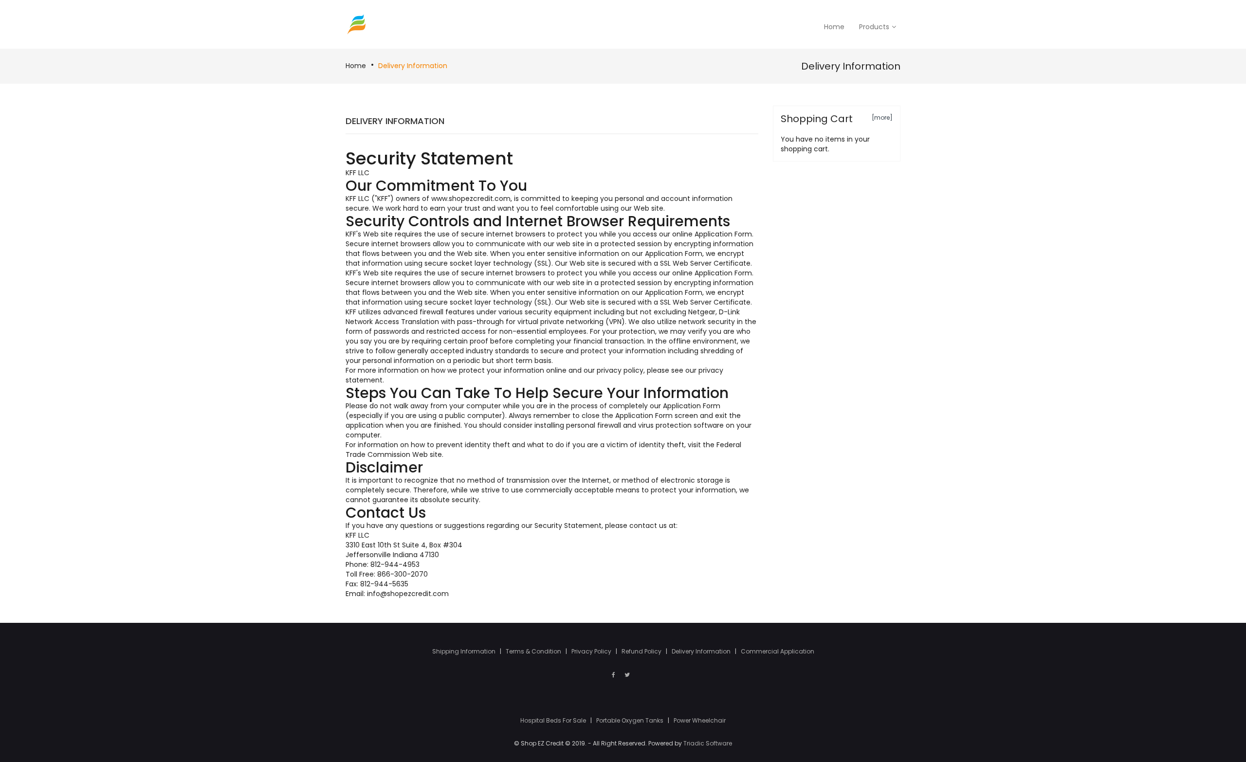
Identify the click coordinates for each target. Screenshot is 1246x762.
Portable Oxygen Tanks (630, 720)
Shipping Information (464, 651)
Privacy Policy (592, 651)
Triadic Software (707, 743)
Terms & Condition (534, 651)
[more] (882, 117)
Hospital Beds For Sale (553, 720)
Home (356, 66)
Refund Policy (642, 651)
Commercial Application (777, 651)
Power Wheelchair (700, 720)
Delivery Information (412, 66)
